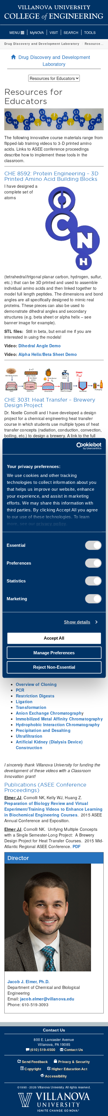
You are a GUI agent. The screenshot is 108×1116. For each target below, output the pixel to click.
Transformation (31, 707)
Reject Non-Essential (54, 667)
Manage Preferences (54, 652)
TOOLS (90, 32)
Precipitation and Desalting (43, 730)
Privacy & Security (74, 1061)
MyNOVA (37, 32)
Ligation (24, 701)
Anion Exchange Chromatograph (49, 713)
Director (18, 858)
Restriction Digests (35, 696)
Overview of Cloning (36, 684)
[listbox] (54, 78)
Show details (77, 622)
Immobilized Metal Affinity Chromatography (59, 719)
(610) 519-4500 (42, 1049)
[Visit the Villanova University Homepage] (54, 7)
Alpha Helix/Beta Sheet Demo (47, 354)
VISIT (54, 32)
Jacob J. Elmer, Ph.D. (28, 981)
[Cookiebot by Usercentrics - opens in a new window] (76, 446)
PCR (20, 690)
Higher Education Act (69, 1069)
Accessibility (56, 1076)
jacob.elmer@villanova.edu (47, 999)
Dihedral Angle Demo (39, 345)
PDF (77, 846)
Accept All (54, 638)
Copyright (32, 1069)
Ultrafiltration (29, 736)
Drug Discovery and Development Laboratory (41, 44)
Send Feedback (35, 1061)
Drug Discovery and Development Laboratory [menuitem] (54, 60)
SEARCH (71, 32)
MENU (15, 32)
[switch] (93, 562)
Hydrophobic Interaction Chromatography (58, 724)
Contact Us (73, 1049)
